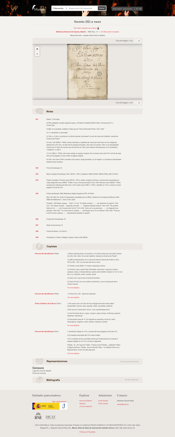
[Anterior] (136, 40)
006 (37, 219)
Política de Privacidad (87, 432)
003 (37, 174)
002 (37, 168)
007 (37, 225)
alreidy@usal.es (123, 404)
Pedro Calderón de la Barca (87, 28)
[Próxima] (139, 40)
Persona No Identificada (44, 253)
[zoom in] (37, 48)
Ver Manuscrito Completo (110, 32)
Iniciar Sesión (117, 9)
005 (37, 193)
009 (37, 237)
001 (37, 119)
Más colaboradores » (59, 401)
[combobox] (60, 8)
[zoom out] (37, 53)
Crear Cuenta (127, 9)
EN (140, 9)
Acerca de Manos (85, 400)
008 (37, 231)
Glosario (82, 403)
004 (37, 180)
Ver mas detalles (73, 287)
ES (137, 9)
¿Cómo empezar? (85, 406)
